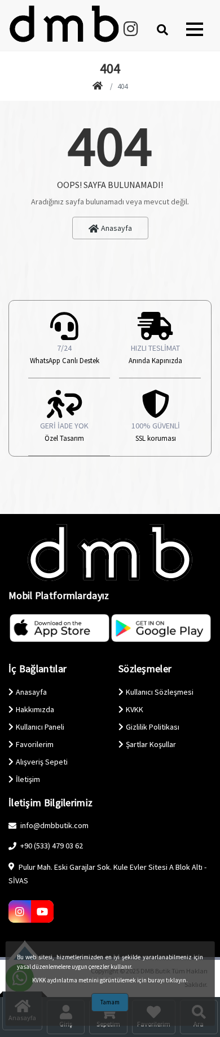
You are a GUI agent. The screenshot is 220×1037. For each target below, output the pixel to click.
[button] (194, 29)
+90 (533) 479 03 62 (51, 846)
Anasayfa (116, 228)
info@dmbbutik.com (54, 825)
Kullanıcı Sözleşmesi (159, 692)
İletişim (28, 779)
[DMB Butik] (99, 86)
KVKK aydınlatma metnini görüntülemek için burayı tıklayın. (110, 980)
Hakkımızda (35, 709)
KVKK (134, 709)
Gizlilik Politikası (152, 727)
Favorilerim (35, 744)
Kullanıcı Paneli (40, 727)
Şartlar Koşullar (151, 744)
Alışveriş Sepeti (42, 762)
